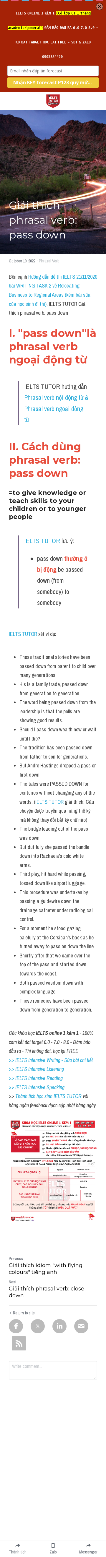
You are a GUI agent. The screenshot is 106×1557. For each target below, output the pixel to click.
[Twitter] (38, 1326)
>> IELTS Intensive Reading (36, 1078)
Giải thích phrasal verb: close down (46, 1292)
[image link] (53, 100)
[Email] (81, 1326)
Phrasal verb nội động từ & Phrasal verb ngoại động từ (57, 408)
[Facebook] (16, 1326)
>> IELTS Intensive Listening (36, 1069)
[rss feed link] (19, 1343)
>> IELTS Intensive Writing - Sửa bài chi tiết (51, 1060)
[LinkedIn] (59, 1326)
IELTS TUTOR (42, 540)
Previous (16, 1258)
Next (12, 1282)
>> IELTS (18, 1087)
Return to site (24, 1313)
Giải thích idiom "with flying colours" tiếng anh (45, 1268)
